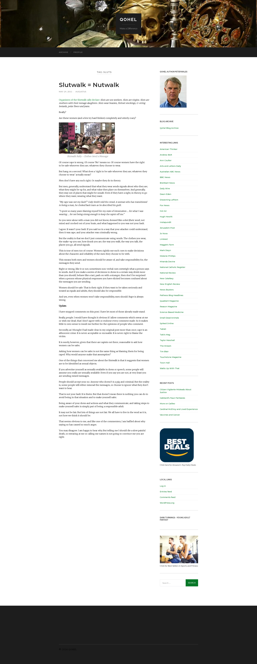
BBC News (165, 177)
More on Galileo (167, 403)
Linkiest (164, 239)
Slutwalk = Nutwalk (89, 84)
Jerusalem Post (167, 228)
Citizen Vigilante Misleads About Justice (175, 391)
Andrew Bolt (166, 155)
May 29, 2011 (65, 91)
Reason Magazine (168, 306)
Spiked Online (167, 323)
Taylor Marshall (167, 340)
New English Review (170, 284)
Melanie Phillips (167, 256)
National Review (168, 273)
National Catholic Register (172, 267)
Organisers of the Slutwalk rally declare (79, 99)
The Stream (165, 346)
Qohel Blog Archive (169, 128)
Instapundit (165, 222)
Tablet (163, 329)
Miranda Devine (167, 261)
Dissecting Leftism (169, 200)
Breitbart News (167, 183)
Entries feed (166, 491)
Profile (78, 52)
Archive (63, 52)
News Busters (167, 290)
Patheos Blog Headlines (171, 295)
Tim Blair (164, 351)
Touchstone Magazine (170, 357)
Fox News (164, 205)
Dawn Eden (165, 194)
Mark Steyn (165, 250)
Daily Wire (165, 188)
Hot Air (163, 211)
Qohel (128, 19)
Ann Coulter (165, 160)
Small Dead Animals (169, 318)
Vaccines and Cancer (170, 415)
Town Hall (165, 363)
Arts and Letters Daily (170, 166)
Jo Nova (163, 233)
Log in (163, 486)
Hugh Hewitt (166, 216)
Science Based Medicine (172, 312)
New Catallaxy (166, 278)
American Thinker (168, 149)
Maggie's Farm (167, 245)
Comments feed (167, 497)
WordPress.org (167, 503)
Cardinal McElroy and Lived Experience (179, 409)
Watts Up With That (169, 368)
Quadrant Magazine (169, 301)
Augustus (80, 91)
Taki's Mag (165, 334)
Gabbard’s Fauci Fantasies (172, 398)
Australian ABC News (170, 171)
